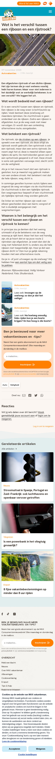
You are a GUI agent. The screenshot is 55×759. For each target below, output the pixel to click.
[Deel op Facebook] (30, 395)
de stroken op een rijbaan (33, 139)
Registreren (7, 689)
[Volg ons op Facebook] (2, 614)
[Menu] (50, 11)
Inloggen (16, 689)
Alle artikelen (8, 448)
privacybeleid (9, 374)
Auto (5, 385)
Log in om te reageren (43, 426)
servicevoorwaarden (28, 374)
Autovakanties (9, 73)
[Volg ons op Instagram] (14, 614)
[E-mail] (23, 395)
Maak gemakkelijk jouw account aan (23, 414)
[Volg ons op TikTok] (8, 614)
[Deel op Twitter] (35, 395)
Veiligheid (14, 385)
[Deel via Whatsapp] (42, 395)
